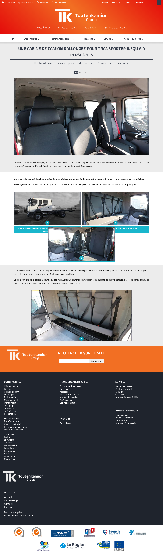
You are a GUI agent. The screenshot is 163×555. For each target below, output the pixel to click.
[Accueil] (13, 39)
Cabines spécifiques (69, 403)
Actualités (116, 2)
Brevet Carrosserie (67, 27)
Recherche (44, 2)
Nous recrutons (61, 2)
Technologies (65, 423)
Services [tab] (108, 39)
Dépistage (9, 394)
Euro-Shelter (91, 27)
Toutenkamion (43, 27)
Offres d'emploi (12, 500)
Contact (128, 2)
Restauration (10, 451)
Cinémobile (9, 434)
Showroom (9, 439)
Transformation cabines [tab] (61, 39)
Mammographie (11, 400)
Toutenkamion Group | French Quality (18, 2)
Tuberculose (9, 408)
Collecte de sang (11, 392)
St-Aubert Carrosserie (116, 27)
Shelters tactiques (12, 418)
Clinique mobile (11, 386)
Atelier (7, 453)
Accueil (105, 2)
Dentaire (8, 389)
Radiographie (10, 397)
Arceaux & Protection (69, 394)
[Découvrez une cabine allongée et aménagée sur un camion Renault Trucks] (81, 116)
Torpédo (63, 405)
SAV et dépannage (123, 386)
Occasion (119, 394)
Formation (9, 448)
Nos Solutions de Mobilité (126, 397)
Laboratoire (9, 456)
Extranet (139, 2)
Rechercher (96, 360)
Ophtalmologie (11, 403)
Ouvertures (65, 389)
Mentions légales (13, 512)
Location (119, 392)
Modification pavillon (69, 397)
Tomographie (10, 405)
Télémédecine (10, 411)
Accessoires (65, 392)
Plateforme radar (12, 421)
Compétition (9, 459)
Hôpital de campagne (13, 429)
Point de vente (10, 445)
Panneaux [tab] (88, 39)
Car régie (8, 442)
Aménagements (67, 400)
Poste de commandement (15, 427)
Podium (7, 437)
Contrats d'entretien (124, 389)
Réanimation (10, 414)
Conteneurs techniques (14, 424)
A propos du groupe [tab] (132, 39)
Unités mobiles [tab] (30, 39)
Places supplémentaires (70, 386)
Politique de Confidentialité (18, 515)
